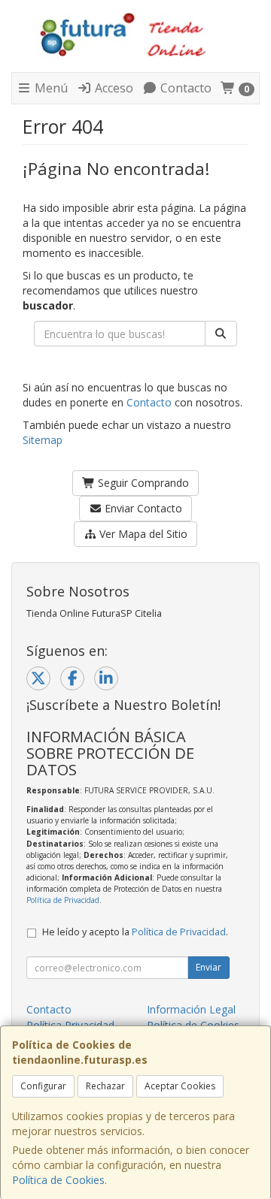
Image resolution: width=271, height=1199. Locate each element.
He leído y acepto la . (135, 932)
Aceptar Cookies (180, 1086)
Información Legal (191, 1009)
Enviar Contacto (142, 508)
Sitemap (42, 440)
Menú (50, 88)
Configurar (43, 1086)
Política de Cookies (58, 1180)
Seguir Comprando (142, 483)
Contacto (184, 88)
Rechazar (105, 1086)
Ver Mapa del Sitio (141, 534)
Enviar (208, 967)
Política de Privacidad (62, 900)
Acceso (112, 88)
